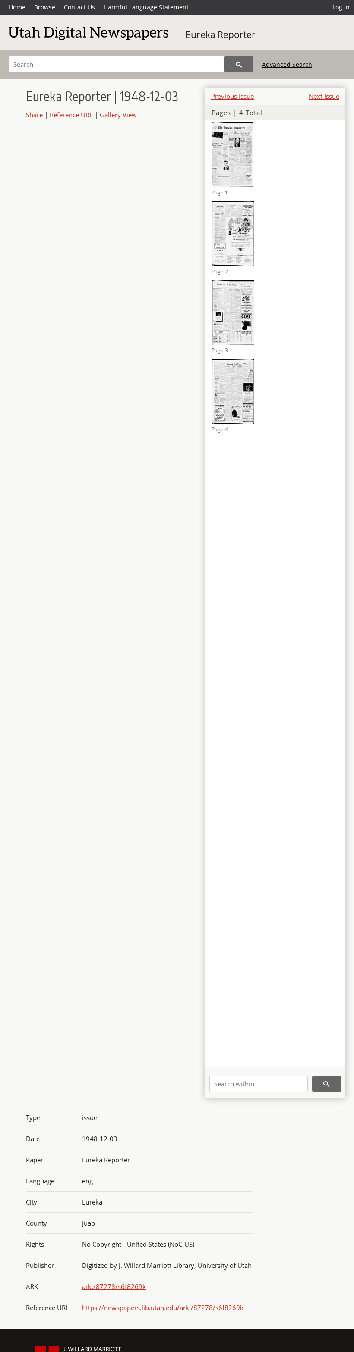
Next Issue (324, 96)
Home (17, 7)
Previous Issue (232, 96)
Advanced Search (287, 64)
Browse (44, 7)
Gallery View (118, 114)
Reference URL (71, 114)
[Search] (238, 64)
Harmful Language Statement (146, 7)
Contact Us (79, 7)
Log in (341, 7)
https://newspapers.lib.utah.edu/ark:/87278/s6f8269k (162, 1307)
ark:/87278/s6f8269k (114, 1286)
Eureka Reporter (221, 34)
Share (34, 114)
